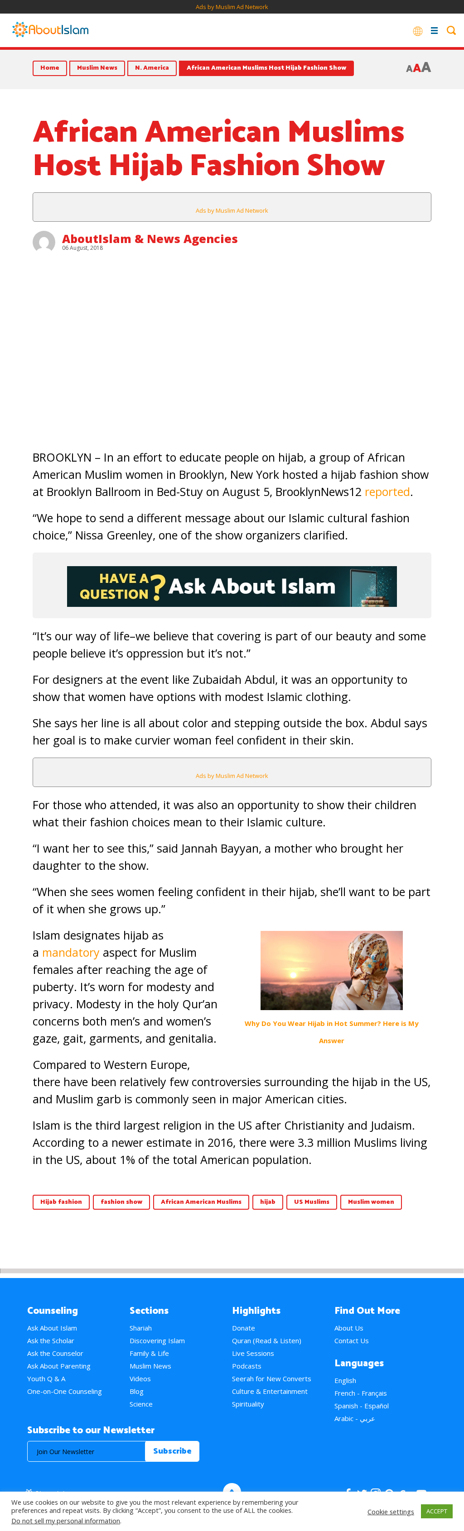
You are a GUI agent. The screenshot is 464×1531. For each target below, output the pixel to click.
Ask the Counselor (55, 1353)
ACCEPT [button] (436, 1511)
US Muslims (311, 1202)
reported (387, 491)
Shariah (141, 1327)
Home (49, 68)
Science (141, 1403)
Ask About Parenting (59, 1365)
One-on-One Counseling (64, 1391)
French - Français (360, 1392)
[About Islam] (50, 30)
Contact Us (351, 1340)
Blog (137, 1391)
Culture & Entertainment (270, 1391)
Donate (243, 1327)
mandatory (71, 952)
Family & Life (149, 1353)
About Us (348, 1327)
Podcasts (246, 1365)
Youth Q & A (46, 1378)
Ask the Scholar (50, 1340)
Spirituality (248, 1403)
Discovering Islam (157, 1340)
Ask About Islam (52, 1327)
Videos (140, 1378)
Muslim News (97, 68)
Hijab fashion (61, 1202)
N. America (152, 68)
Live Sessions (253, 1353)
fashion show (121, 1202)
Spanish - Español (361, 1405)
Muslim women (371, 1202)
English (345, 1380)
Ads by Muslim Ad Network (232, 7)
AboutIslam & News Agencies (150, 238)
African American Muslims (201, 1202)
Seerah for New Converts (271, 1378)
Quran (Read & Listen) (266, 1340)
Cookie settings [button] (390, 1511)
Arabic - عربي (354, 1418)
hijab (268, 1202)
